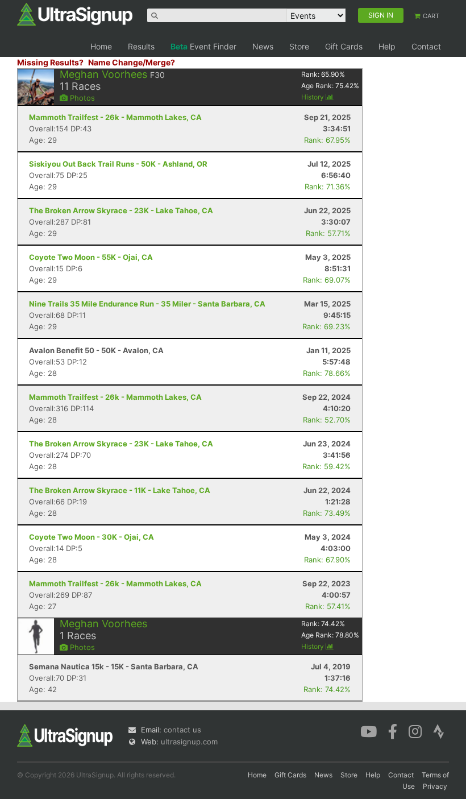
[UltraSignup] (74, 13)
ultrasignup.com (189, 741)
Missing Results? (50, 62)
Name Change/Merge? (131, 62)
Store (299, 46)
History (313, 97)
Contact (426, 46)
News (262, 46)
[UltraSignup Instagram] (415, 730)
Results (141, 46)
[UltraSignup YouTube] (368, 730)
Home (101, 46)
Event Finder (203, 46)
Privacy (435, 786)
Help (387, 46)
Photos (81, 97)
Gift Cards (344, 46)
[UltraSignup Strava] (438, 730)
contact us (182, 729)
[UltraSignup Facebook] (393, 730)
